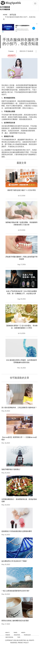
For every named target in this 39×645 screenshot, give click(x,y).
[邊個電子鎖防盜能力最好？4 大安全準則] (22, 178)
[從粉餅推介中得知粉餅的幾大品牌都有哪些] (20, 518)
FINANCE (8, 635)
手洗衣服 (30, 85)
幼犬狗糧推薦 (5, 7)
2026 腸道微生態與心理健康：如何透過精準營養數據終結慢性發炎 (21, 361)
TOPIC (18, 637)
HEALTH (23, 632)
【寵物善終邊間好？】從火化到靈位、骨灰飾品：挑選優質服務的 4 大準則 (22, 327)
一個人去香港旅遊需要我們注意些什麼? (15, 591)
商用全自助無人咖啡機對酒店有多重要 (15, 621)
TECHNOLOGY (27, 635)
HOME (5, 15)
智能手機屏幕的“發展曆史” (11, 469)
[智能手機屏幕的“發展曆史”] (20, 456)
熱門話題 (13, 15)
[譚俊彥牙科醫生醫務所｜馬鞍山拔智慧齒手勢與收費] (22, 245)
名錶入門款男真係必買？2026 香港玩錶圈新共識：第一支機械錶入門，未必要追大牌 (21, 293)
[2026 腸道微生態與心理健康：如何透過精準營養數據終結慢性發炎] (22, 348)
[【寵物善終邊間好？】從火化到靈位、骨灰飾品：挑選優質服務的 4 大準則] (22, 313)
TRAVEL (15, 632)
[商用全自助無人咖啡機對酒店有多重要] (20, 607)
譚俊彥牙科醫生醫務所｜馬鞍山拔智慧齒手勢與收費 (22, 258)
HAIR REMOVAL (9, 637)
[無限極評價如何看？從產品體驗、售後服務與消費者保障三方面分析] (22, 210)
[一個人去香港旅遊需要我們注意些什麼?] (20, 577)
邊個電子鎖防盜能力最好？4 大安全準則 (21, 190)
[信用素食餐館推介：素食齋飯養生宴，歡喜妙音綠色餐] (20, 486)
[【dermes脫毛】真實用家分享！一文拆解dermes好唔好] (20, 424)
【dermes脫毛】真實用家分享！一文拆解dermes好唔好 (19, 439)
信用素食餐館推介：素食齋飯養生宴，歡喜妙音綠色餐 (19, 501)
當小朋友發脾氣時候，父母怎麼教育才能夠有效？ (19, 407)
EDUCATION (17, 635)
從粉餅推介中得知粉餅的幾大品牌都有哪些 (17, 531)
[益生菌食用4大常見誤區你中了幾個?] (20, 548)
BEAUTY (8, 632)
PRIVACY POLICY (23, 643)
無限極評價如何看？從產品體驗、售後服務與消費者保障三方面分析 (22, 224)
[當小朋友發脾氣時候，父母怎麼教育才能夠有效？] (20, 394)
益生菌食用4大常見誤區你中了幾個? (14, 561)
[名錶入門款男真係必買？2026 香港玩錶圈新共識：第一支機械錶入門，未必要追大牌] (22, 279)
